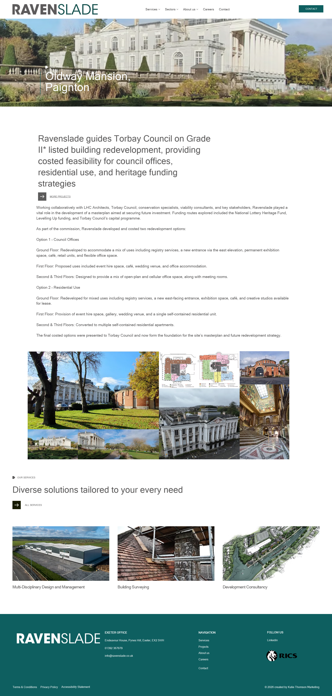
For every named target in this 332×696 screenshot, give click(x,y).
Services (204, 640)
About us (204, 652)
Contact (203, 668)
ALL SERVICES (33, 505)
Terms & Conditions (25, 687)
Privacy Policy (49, 687)
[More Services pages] (159, 9)
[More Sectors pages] (177, 9)
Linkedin (272, 640)
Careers (203, 659)
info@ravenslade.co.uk (119, 655)
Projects (204, 646)
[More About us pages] (197, 9)
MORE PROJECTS (60, 196)
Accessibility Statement (75, 686)
